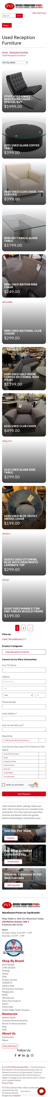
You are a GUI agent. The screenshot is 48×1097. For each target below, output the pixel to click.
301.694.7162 (39, 13)
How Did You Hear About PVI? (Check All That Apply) (23, 748)
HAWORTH (7, 983)
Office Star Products (11, 1001)
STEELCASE (7, 1007)
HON (4, 976)
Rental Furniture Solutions (14, 1023)
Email (6, 758)
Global (5, 973)
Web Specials (13, 885)
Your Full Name (9, 665)
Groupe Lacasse (9, 979)
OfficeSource (8, 998)
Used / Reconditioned (12, 639)
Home (5, 52)
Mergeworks (8, 992)
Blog (4, 1026)
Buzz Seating (8, 964)
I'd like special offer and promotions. (16, 740)
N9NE (5, 995)
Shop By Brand (13, 961)
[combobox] (24, 652)
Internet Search (9, 765)
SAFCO (5, 1004)
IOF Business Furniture (12, 989)
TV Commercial (9, 776)
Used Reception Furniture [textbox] (16, 652)
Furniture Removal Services (14, 1020)
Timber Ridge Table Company (16, 1010)
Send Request (24, 794)
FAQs (4, 1029)
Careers (11, 838)
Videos (5, 1040)
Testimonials (13, 861)
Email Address (9, 713)
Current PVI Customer (11, 754)
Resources (9, 1014)
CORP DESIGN (8, 967)
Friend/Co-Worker (10, 761)
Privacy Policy (7, 1083)
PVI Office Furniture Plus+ (18, 1067)
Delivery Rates (8, 1017)
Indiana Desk (8, 986)
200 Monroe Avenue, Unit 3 (15, 921)
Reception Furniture (19, 52)
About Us (8, 1033)
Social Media (8, 773)
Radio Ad (7, 769)
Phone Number (9, 702)
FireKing (5, 970)
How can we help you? (13, 725)
